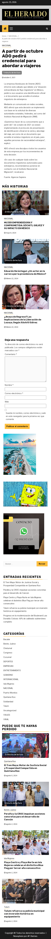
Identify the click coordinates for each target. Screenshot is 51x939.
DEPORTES (8, 661)
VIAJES (6, 715)
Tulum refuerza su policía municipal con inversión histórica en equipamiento (24, 914)
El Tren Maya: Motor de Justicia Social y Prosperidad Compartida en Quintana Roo (25, 768)
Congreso (7, 652)
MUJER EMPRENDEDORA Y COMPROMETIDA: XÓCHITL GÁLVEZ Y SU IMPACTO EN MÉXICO (24, 225)
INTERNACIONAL (11, 679)
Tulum (6, 706)
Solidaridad (8, 701)
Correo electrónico (14, 393)
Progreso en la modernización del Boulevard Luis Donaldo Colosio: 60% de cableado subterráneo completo (25, 618)
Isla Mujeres (8, 684)
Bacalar (6, 639)
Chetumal (7, 648)
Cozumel (7, 657)
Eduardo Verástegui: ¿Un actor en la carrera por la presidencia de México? (25, 272)
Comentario (11, 354)
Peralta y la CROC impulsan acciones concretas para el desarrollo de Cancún (24, 817)
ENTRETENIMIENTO (12, 670)
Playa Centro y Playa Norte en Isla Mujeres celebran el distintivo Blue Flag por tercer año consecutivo (23, 600)
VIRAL (6, 719)
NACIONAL (6, 45)
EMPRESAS (8, 666)
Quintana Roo (9, 697)
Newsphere (18, 936)
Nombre (9, 385)
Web (7, 402)
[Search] (47, 28)
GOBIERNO (8, 675)
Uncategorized (9, 710)
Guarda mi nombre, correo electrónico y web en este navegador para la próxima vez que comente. (26, 416)
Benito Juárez (9, 644)
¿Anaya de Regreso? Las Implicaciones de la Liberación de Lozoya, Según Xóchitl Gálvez (22, 319)
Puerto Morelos (10, 692)
